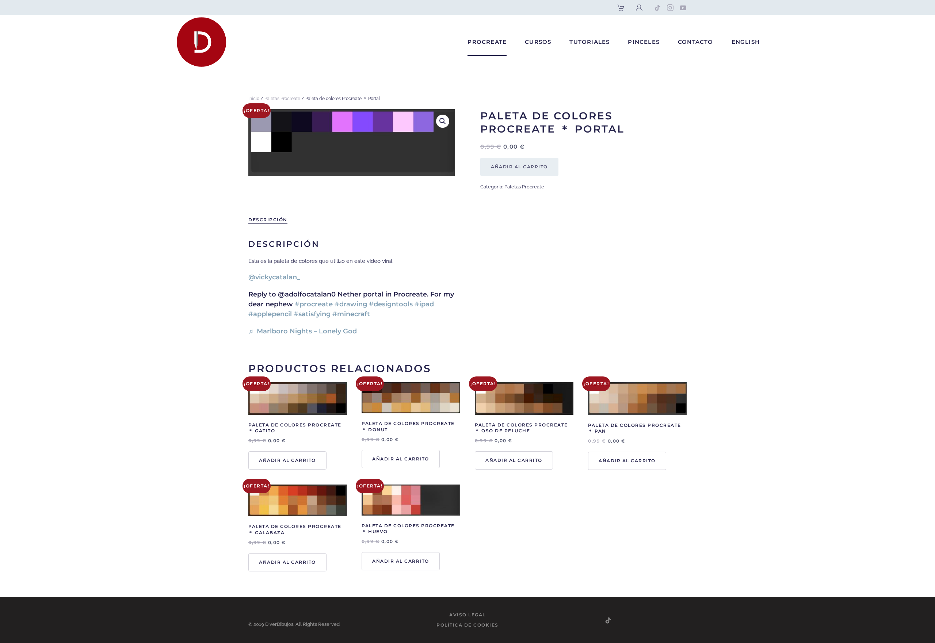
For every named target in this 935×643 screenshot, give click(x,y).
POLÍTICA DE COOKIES (467, 625)
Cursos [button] (538, 41)
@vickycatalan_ (274, 277)
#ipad (424, 304)
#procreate (314, 304)
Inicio (253, 98)
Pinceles (644, 41)
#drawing (351, 304)
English (746, 41)
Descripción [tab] (267, 219)
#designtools (391, 304)
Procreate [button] (487, 41)
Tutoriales (589, 41)
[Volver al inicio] (202, 42)
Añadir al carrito (519, 166)
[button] (442, 121)
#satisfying (312, 314)
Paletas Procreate (282, 98)
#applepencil (270, 314)
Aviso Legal (467, 614)
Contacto (695, 41)
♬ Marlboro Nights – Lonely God (302, 331)
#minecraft (351, 314)
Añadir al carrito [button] (287, 460)
